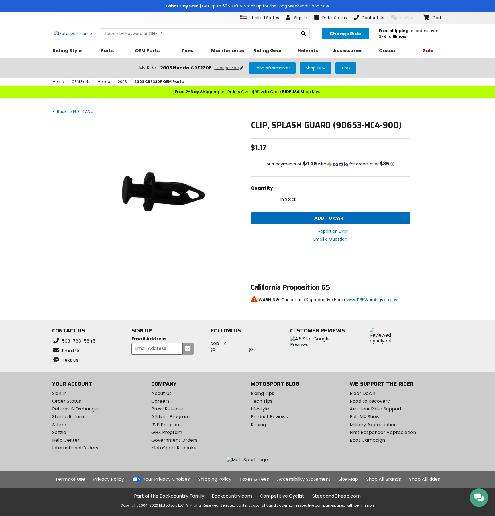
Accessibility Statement (304, 479)
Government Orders (174, 440)
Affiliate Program (170, 416)
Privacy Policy (108, 479)
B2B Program (166, 424)
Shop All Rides (424, 479)
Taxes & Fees (254, 479)
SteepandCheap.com (336, 496)
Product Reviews (269, 416)
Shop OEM (316, 68)
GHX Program (166, 432)
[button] (330, 164)
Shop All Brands (383, 479)
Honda (104, 81)
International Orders (75, 448)
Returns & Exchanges (76, 409)
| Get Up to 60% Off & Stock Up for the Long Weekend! (247, 6)
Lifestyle (260, 409)
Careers (160, 401)
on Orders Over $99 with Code (247, 92)
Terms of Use (70, 479)
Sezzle (59, 432)
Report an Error (333, 231)
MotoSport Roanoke (174, 448)
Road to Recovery (370, 401)
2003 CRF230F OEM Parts (159, 81)
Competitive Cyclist (282, 496)
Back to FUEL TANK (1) (77, 111)
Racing (258, 424)
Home (58, 81)
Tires (346, 68)
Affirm (59, 424)
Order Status (66, 401)
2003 (122, 81)
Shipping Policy (214, 479)
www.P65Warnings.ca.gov (372, 300)
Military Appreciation (373, 424)
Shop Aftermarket (272, 68)
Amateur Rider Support (376, 409)
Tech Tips (261, 401)
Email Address (148, 339)
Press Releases (168, 409)
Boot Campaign (367, 440)
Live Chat (407, 18)
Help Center (66, 440)
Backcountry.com (232, 496)
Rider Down (362, 393)
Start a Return (68, 416)
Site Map (348, 479)
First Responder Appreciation (383, 432)
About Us (161, 393)
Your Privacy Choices (166, 479)
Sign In (59, 393)
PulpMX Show (365, 416)
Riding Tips (262, 393)
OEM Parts (81, 81)
